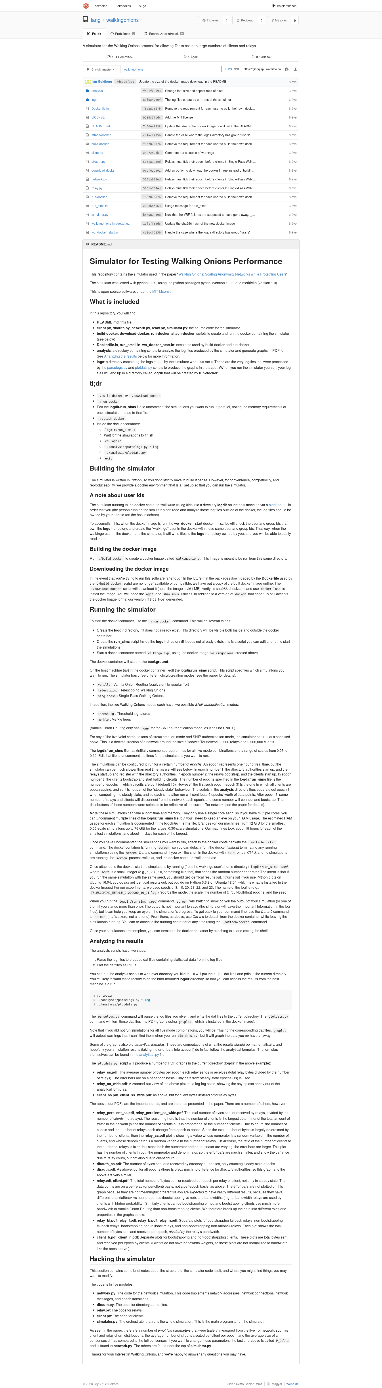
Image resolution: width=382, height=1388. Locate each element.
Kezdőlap (100, 6)
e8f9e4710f (152, 99)
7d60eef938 (125, 81)
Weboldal (292, 1384)
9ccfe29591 (152, 170)
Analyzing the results (120, 356)
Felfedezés (123, 6)
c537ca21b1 (152, 153)
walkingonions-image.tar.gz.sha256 (116, 223)
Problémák (124, 33)
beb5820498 (152, 214)
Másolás (281, 20)
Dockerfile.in (100, 108)
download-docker (104, 170)
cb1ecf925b (152, 135)
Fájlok (96, 33)
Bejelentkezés (286, 6)
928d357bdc (152, 117)
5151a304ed (152, 161)
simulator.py (100, 214)
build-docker (100, 144)
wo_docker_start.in (105, 232)
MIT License (162, 291)
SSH (237, 69)
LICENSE (98, 117)
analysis (97, 90)
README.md (101, 126)
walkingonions (122, 19)
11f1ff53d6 (152, 223)
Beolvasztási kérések (166, 33)
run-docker (99, 197)
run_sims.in (100, 205)
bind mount (277, 504)
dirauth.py (98, 161)
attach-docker (101, 135)
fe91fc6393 (152, 91)
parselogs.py (117, 367)
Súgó (142, 6)
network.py (99, 179)
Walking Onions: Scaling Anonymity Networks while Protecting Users (232, 274)
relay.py (97, 188)
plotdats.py (143, 367)
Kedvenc (247, 20)
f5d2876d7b (152, 108)
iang (96, 19)
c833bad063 (152, 206)
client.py (97, 152)
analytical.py (149, 1054)
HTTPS (227, 69)
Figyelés (213, 20)
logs (94, 99)
